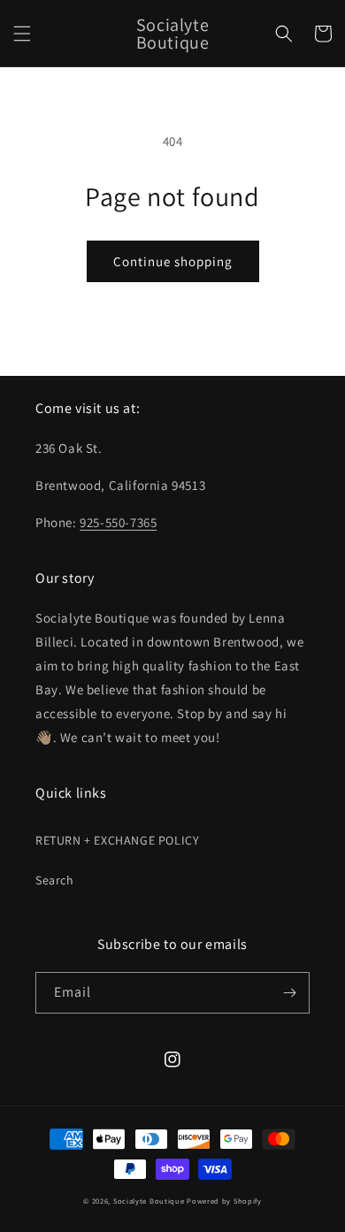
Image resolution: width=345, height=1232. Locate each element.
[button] (22, 33)
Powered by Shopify (224, 1200)
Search (54, 880)
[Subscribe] (289, 993)
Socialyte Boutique (149, 1200)
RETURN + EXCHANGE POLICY (117, 840)
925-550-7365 (118, 522)
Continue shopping (173, 261)
